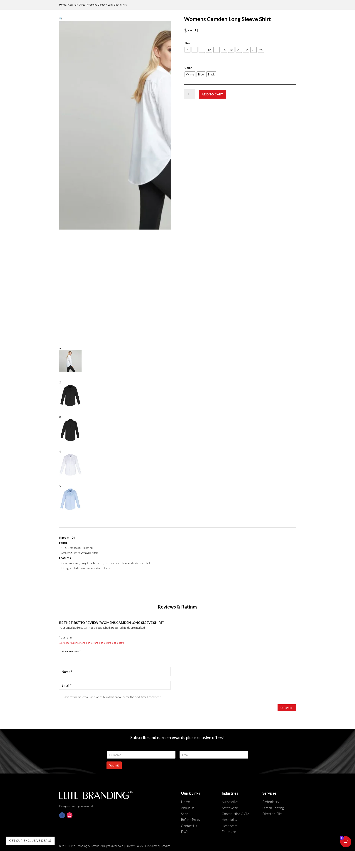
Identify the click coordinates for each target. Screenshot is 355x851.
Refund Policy (190, 820)
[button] (61, 18)
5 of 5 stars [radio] (118, 642)
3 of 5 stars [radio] (91, 642)
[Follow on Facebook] (62, 815)
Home (62, 4)
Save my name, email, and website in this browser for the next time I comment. (112, 697)
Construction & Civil (236, 814)
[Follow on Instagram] (69, 815)
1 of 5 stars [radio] (65, 642)
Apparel (72, 4)
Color (188, 67)
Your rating (66, 637)
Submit (286, 708)
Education (229, 832)
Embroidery (270, 802)
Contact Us (189, 826)
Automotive (230, 802)
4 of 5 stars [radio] (105, 642)
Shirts (82, 4)
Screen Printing (273, 808)
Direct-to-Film (272, 814)
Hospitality (229, 820)
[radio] (187, 50)
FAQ (184, 832)
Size (187, 43)
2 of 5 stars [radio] (78, 642)
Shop (184, 814)
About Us (187, 808)
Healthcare (229, 826)
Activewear (230, 808)
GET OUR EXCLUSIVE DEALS (30, 840)
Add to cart (212, 94)
